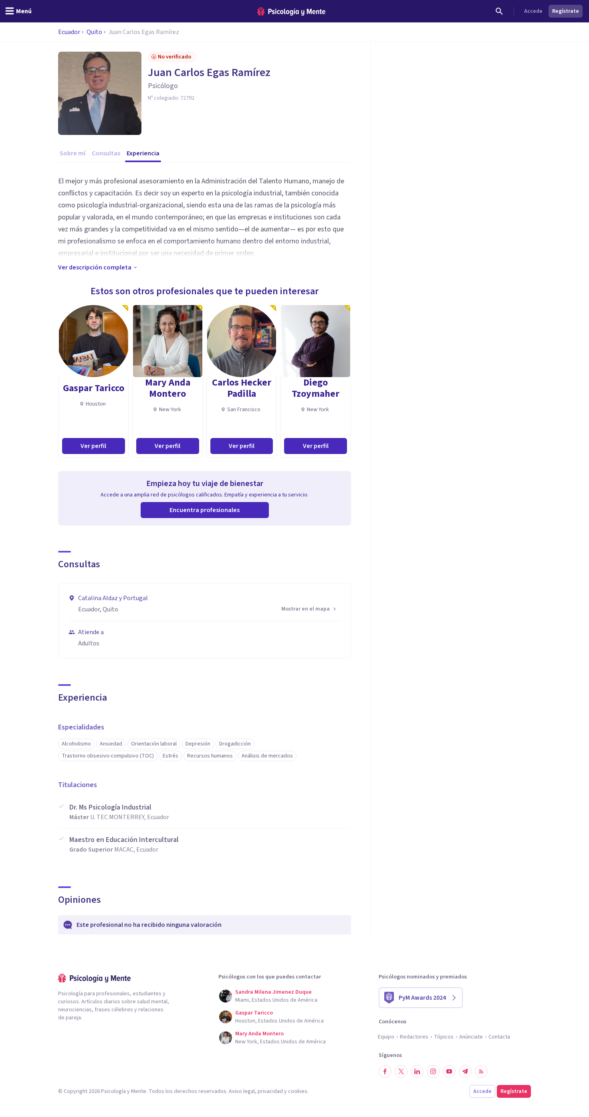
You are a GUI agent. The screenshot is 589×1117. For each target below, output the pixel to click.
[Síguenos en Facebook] (385, 1071)
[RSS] (481, 1071)
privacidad (270, 1091)
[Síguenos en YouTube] (449, 1071)
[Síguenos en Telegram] (465, 1071)
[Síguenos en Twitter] (401, 1071)
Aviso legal (242, 1091)
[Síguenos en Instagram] (433, 1071)
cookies (297, 1091)
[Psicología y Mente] (291, 11)
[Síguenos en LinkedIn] (417, 1071)
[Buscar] (499, 11)
